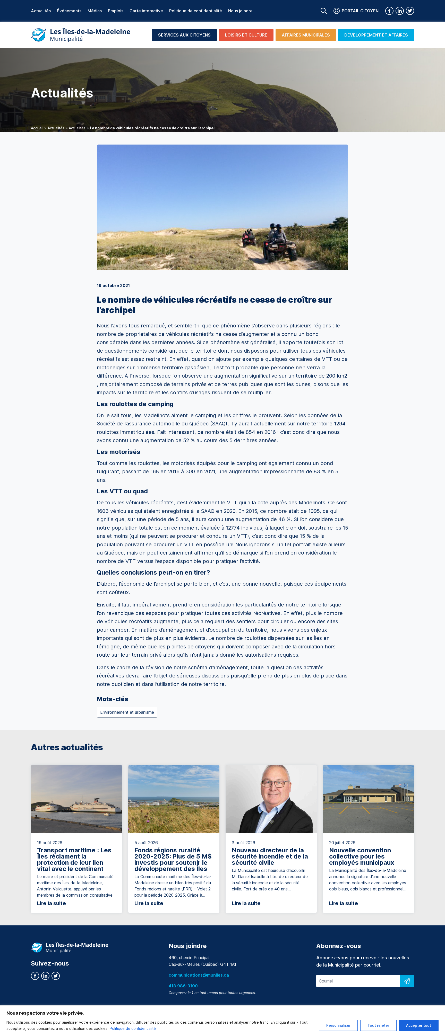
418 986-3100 (183, 985)
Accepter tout (418, 1025)
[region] (222, 1020)
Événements (69, 10)
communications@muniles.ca (199, 975)
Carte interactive (146, 10)
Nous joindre (240, 10)
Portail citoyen (360, 10)
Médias (95, 10)
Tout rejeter (378, 1025)
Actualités (41, 10)
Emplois (115, 10)
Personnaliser (338, 1025)
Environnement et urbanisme (127, 712)
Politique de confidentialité (133, 1028)
